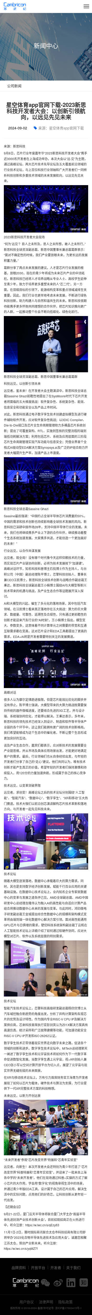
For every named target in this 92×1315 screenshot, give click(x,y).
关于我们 (73, 1267)
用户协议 (26, 1301)
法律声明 (46, 1301)
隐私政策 (65, 1301)
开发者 (55, 1267)
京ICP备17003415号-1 (68, 1308)
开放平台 (38, 1267)
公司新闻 (13, 85)
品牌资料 (19, 1267)
